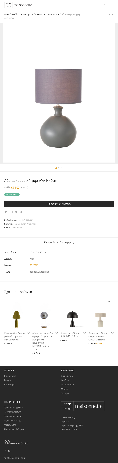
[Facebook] (5, 451)
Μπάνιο (64, 389)
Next (113, 93)
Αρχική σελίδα (11, 14)
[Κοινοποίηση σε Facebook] (12, 212)
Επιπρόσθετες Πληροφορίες (59, 242)
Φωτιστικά (53, 14)
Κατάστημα (26, 14)
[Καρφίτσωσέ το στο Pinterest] (21, 212)
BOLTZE (33, 265)
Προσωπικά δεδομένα (14, 429)
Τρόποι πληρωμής (12, 412)
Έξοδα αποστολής (12, 420)
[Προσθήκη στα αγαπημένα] (6, 212)
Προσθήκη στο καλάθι (59, 203)
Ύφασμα (65, 393)
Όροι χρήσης (10, 425)
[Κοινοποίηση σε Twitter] (16, 212)
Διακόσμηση (39, 14)
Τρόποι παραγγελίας (13, 407)
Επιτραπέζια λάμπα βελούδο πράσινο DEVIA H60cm (14, 336)
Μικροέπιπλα (67, 384)
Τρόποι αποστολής (13, 416)
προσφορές (17, 228)
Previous (5, 93)
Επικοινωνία (10, 376)
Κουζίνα (65, 380)
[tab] (59, 242)
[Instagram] (9, 451)
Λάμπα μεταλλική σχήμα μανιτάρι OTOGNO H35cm (97, 336)
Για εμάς (8, 380)
